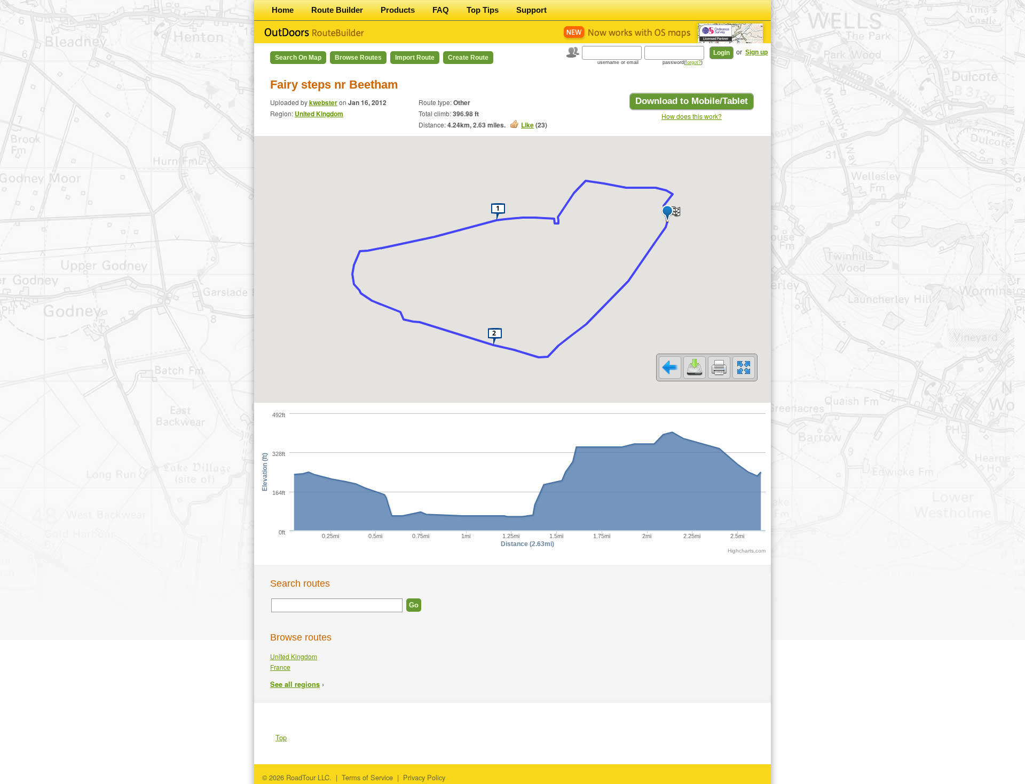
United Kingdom (319, 113)
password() (683, 62)
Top (281, 737)
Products (398, 9)
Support (531, 9)
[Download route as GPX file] (694, 367)
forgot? (693, 62)
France (280, 666)
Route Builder (337, 9)
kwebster (323, 102)
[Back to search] (670, 367)
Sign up (756, 52)
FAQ (440, 9)
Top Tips (483, 9)
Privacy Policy (424, 777)
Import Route (415, 57)
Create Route (468, 57)
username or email (617, 62)
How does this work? (691, 116)
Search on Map (298, 57)
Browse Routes (358, 57)
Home (283, 9)
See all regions (295, 684)
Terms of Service (367, 777)
